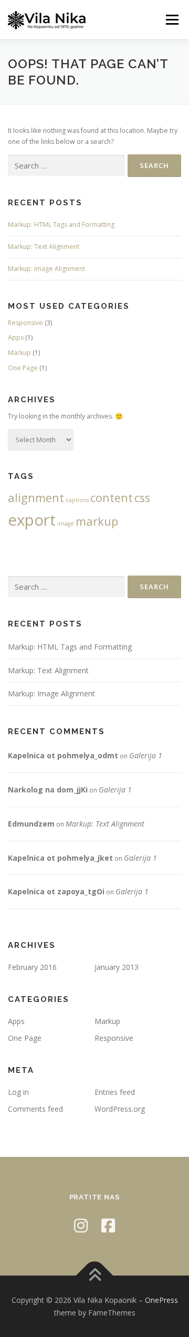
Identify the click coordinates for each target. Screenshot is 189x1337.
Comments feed (35, 1109)
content (111, 497)
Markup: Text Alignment (43, 246)
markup (97, 521)
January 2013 (116, 967)
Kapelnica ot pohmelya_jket (60, 858)
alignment (36, 497)
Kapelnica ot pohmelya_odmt (63, 755)
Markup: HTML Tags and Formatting (61, 224)
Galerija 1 (145, 755)
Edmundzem (31, 824)
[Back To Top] (94, 1275)
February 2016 (32, 967)
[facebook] (108, 1225)
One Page (23, 367)
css (142, 497)
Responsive (25, 322)
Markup (19, 352)
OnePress (161, 1300)
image (65, 523)
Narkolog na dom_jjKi (48, 790)
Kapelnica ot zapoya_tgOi (56, 891)
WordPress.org (119, 1109)
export (32, 519)
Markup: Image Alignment (46, 268)
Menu (171, 19)
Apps (16, 337)
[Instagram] (81, 1225)
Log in (18, 1092)
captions (77, 500)
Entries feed (114, 1092)
